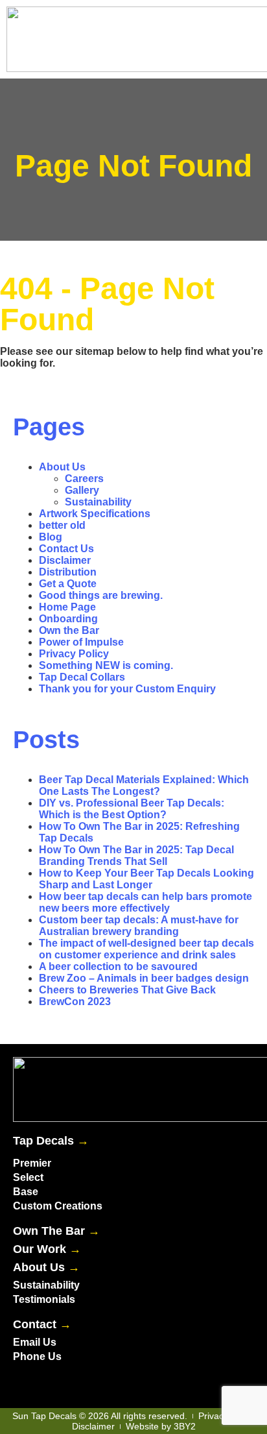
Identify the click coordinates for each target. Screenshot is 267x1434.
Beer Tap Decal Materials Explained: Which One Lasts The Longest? (144, 785)
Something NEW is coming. (106, 665)
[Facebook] (26, 1382)
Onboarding (68, 618)
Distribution (68, 571)
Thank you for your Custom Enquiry (127, 688)
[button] (176, 39)
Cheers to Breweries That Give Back (127, 989)
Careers (84, 478)
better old (62, 525)
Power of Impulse (81, 642)
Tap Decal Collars (82, 677)
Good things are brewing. (101, 595)
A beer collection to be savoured (118, 966)
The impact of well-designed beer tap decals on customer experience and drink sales (146, 949)
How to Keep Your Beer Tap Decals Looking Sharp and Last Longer (146, 879)
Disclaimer (65, 560)
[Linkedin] (52, 1382)
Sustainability (98, 501)
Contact (42, 1324)
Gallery (82, 490)
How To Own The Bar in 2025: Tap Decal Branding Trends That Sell (136, 855)
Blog (50, 536)
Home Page (67, 607)
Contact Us (66, 548)
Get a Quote (68, 583)
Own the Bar (69, 630)
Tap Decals (51, 1140)
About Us (62, 466)
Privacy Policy (74, 653)
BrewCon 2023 (75, 1001)
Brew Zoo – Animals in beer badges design (144, 978)
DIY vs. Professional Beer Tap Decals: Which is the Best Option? (131, 808)
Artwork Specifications (94, 513)
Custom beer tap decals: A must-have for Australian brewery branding (138, 925)
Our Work (47, 1249)
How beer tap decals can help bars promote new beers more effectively (145, 902)
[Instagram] (78, 1382)
